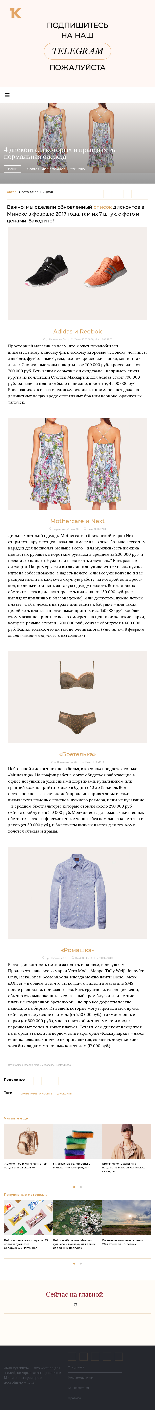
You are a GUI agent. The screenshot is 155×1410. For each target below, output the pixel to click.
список (103, 207)
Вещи (13, 169)
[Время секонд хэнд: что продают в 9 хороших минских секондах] (126, 1141)
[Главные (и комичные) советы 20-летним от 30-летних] (126, 1217)
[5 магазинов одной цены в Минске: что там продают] (77, 1141)
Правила (74, 1398)
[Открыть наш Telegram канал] (107, 1357)
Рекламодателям (80, 1377)
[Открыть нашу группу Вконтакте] (72, 1357)
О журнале (76, 1367)
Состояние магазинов (46, 169)
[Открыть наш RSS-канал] (119, 1357)
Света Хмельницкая (36, 192)
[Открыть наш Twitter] (95, 1357)
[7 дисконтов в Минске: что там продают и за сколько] (28, 1141)
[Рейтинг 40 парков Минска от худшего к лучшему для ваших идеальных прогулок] (77, 1217)
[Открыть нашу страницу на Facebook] (84, 1357)
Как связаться (78, 1388)
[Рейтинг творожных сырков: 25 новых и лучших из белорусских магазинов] (28, 1217)
